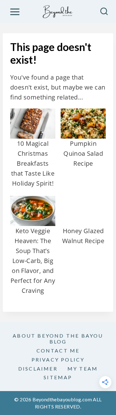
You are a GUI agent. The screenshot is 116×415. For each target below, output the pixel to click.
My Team (82, 368)
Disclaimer (38, 368)
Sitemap (58, 377)
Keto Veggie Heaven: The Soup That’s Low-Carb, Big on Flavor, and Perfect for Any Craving (33, 261)
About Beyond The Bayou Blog (58, 338)
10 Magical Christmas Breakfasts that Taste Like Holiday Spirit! (32, 163)
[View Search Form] (104, 11)
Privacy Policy (58, 359)
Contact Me (58, 350)
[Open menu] (14, 11)
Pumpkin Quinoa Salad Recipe (83, 153)
